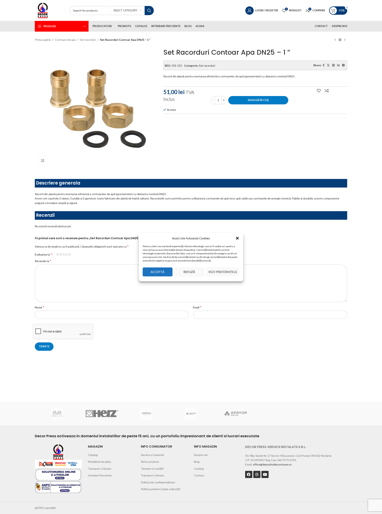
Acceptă (157, 272)
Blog (197, 461)
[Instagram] (256, 474)
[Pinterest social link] (333, 65)
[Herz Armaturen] (101, 414)
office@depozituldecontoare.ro (272, 464)
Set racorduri (88, 39)
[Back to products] (340, 40)
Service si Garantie (152, 455)
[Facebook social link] (324, 65)
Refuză (189, 272)
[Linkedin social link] (338, 65)
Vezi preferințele (222, 272)
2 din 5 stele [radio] (60, 254)
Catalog (93, 455)
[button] (237, 238)
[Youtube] (265, 474)
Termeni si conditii (152, 468)
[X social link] (328, 65)
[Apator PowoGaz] (191, 414)
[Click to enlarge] (43, 161)
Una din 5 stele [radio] (57, 254)
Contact (199, 475)
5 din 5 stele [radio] (69, 254)
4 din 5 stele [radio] (66, 254)
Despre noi (201, 455)
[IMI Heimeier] (57, 414)
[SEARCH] (149, 10)
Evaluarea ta (43, 254)
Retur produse (150, 461)
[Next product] (344, 40)
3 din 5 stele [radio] (63, 254)
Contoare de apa (65, 39)
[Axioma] (146, 414)
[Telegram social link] (343, 65)
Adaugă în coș (258, 100)
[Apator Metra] (235, 414)
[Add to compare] (327, 91)
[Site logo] (43, 10)
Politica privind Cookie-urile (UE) (160, 489)
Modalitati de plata (99, 461)
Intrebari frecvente (100, 475)
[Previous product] (335, 40)
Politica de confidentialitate (158, 482)
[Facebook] (248, 474)
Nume (39, 307)
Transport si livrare (99, 468)
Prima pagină (43, 39)
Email (197, 307)
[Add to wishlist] (319, 91)
